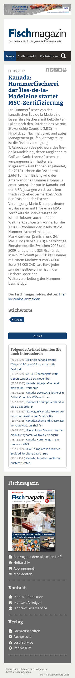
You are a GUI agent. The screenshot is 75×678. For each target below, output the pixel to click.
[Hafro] (37, 13)
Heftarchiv (22, 562)
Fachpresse (22, 636)
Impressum (22, 648)
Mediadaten (23, 574)
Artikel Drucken (64, 72)
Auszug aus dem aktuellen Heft (38, 557)
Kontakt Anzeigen (28, 602)
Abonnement (24, 568)
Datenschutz (27, 668)
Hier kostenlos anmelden (37, 296)
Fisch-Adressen (50, 56)
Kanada (18, 319)
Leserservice (23, 642)
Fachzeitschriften (27, 631)
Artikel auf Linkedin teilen (56, 72)
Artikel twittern (52, 72)
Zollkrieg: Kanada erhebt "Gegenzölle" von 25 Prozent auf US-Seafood (33, 364)
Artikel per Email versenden (60, 72)
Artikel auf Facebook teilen (48, 72)
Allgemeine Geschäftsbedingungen (27, 670)
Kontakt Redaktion (28, 597)
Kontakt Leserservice (30, 608)
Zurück (37, 336)
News (10, 56)
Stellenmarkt (27, 56)
